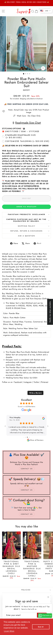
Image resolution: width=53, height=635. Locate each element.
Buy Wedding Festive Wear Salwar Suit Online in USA (22, 294)
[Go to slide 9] (26, 437)
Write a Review (35, 393)
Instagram (28, 382)
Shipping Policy (26, 226)
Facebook (18, 382)
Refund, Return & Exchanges (26, 231)
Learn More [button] (9, 631)
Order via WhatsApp (27, 207)
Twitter (36, 382)
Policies (25, 590)
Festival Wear (17, 321)
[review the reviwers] (43, 419)
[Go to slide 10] (28, 437)
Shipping (23, 98)
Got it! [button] (41, 627)
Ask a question (26, 236)
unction (29, 321)
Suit (36, 328)
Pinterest (44, 382)
